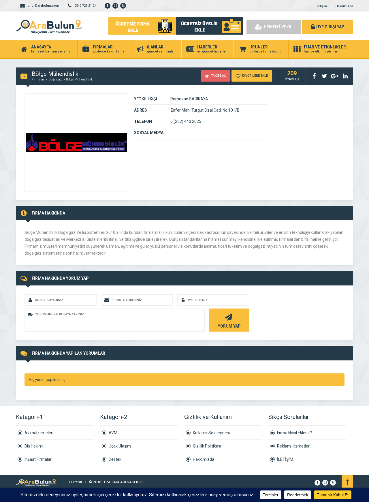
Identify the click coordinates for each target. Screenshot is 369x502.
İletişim (322, 6)
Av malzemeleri (39, 432)
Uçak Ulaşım (120, 446)
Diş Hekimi (34, 446)
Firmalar (38, 79)
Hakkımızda (344, 6)
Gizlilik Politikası (207, 446)
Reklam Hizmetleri (293, 446)
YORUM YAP (229, 326)
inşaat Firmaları (38, 459)
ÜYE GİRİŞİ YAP (330, 27)
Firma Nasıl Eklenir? (294, 432)
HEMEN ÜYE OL (278, 27)
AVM (113, 432)
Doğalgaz (55, 79)
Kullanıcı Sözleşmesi (211, 432)
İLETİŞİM (285, 459)
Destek (115, 459)
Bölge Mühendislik (79, 79)
